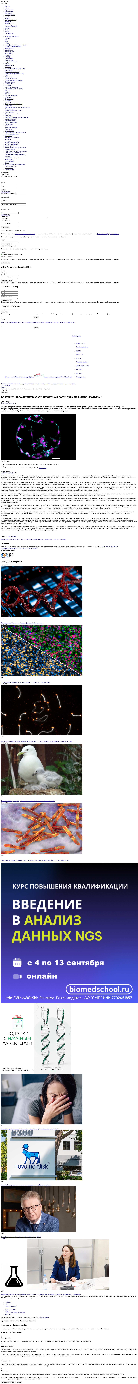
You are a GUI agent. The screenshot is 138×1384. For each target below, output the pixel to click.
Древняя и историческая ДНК (14, 73)
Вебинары (8, 57)
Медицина (8, 97)
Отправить (5, 312)
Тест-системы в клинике (12, 158)
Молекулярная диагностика (13, 110)
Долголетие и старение (12, 72)
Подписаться (5, 557)
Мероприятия (9, 99)
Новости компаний (11, 26)
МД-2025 (7, 94)
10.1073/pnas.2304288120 (110, 546)
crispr (6, 41)
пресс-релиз (42, 468)
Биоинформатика (10, 51)
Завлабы (3, 1238)
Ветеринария (9, 58)
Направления (9, 112)
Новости (7, 6)
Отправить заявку (7, 280)
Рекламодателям (10, 15)
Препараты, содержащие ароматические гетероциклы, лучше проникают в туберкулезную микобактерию (35, 860)
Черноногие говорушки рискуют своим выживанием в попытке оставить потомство (28, 801)
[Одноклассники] (4, 555)
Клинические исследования (13, 89)
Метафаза (8, 102)
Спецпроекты (9, 33)
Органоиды (8, 129)
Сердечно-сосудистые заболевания (16, 151)
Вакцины (8, 55)
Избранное (8, 77)
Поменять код (5, 215)
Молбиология (9, 109)
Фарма (7, 163)
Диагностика (9, 70)
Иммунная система (11, 78)
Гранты (7, 31)
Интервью (8, 30)
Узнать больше (44, 1317)
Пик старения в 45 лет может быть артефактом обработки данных (22, 623)
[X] (10, 555)
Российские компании (12, 142)
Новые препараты (10, 121)
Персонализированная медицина (15, 132)
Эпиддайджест (9, 11)
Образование (9, 10)
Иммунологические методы (13, 80)
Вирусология (9, 60)
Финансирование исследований (15, 164)
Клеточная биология (11, 87)
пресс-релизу (12, 536)
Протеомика (8, 136)
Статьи (7, 8)
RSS (6, 1304)
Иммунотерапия (10, 82)
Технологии (8, 159)
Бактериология (9, 48)
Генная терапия (9, 65)
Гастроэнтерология (11, 62)
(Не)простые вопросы (11, 36)
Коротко (7, 28)
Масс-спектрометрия (11, 95)
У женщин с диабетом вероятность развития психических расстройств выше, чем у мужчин (30, 1129)
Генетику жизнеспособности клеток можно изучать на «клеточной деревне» (25, 682)
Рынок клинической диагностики (15, 147)
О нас (70, 377)
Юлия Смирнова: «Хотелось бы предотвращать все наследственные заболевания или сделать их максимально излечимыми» (41, 1294)
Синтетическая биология (13, 152)
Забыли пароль (5, 192)
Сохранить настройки (8, 1382)
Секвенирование (10, 149)
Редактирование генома (12, 137)
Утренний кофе (9, 161)
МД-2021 (7, 90)
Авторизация (38, 384)
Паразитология (9, 131)
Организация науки (11, 127)
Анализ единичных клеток (13, 46)
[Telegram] (7, 555)
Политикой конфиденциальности (108, 234)
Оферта (7, 1311)
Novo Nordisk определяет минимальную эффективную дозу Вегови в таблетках (26, 1185)
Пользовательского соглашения (25, 234)
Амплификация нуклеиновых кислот (16, 45)
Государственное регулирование (15, 68)
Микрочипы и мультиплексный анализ (17, 107)
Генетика (7, 63)
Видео (7, 16)
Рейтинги (8, 21)
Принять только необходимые (10, 1321)
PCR (6, 40)
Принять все (23, 1321)
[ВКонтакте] (2, 555)
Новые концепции (10, 119)
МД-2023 (7, 92)
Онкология (8, 126)
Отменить (18, 1382)
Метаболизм (8, 100)
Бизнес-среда (9, 23)
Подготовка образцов (11, 134)
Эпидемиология (10, 169)
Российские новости (11, 144)
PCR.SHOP (8, 13)
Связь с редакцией (10, 1306)
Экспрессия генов (10, 166)
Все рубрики (76, 336)
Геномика (8, 67)
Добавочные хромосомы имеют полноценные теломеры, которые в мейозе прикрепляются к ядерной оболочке (36, 741)
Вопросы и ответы (10, 20)
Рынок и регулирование (12, 146)
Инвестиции (9, 83)
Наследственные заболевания (14, 114)
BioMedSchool (63, 377)
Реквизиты (8, 1314)
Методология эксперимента (13, 104)
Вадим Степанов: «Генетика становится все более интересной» (21, 1237)
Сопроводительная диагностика (15, 154)
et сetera (7, 43)
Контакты (8, 1302)
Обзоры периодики (11, 25)
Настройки (32, 1321)
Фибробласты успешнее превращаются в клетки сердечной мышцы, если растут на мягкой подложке (33, 539)
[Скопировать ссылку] (12, 555)
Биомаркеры (8, 53)
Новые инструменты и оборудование (16, 117)
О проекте (8, 1301)
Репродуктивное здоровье (13, 141)
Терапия (7, 156)
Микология (8, 105)
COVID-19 (8, 38)
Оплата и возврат (10, 1309)
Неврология (8, 115)
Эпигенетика (9, 168)
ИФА (6, 75)
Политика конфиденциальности (15, 1312)
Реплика (7, 18)
